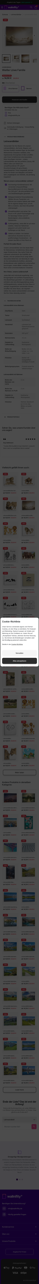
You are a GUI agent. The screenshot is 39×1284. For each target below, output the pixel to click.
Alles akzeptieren (19, 661)
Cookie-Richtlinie (17, 644)
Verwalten (19, 653)
